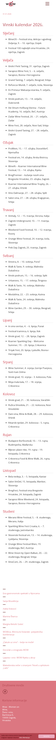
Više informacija (24, 738)
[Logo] (11, 4)
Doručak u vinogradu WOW (16, 650)
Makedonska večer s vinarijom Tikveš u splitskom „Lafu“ (26, 666)
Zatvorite (46, 736)
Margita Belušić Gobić (13, 624)
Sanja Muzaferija (10, 601)
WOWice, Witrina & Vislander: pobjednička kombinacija (23, 633)
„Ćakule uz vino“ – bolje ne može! (18, 642)
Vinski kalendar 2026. (23, 24)
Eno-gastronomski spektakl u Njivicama (21, 593)
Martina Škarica (10, 616)
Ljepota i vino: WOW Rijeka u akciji (19, 657)
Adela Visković (9, 608)
